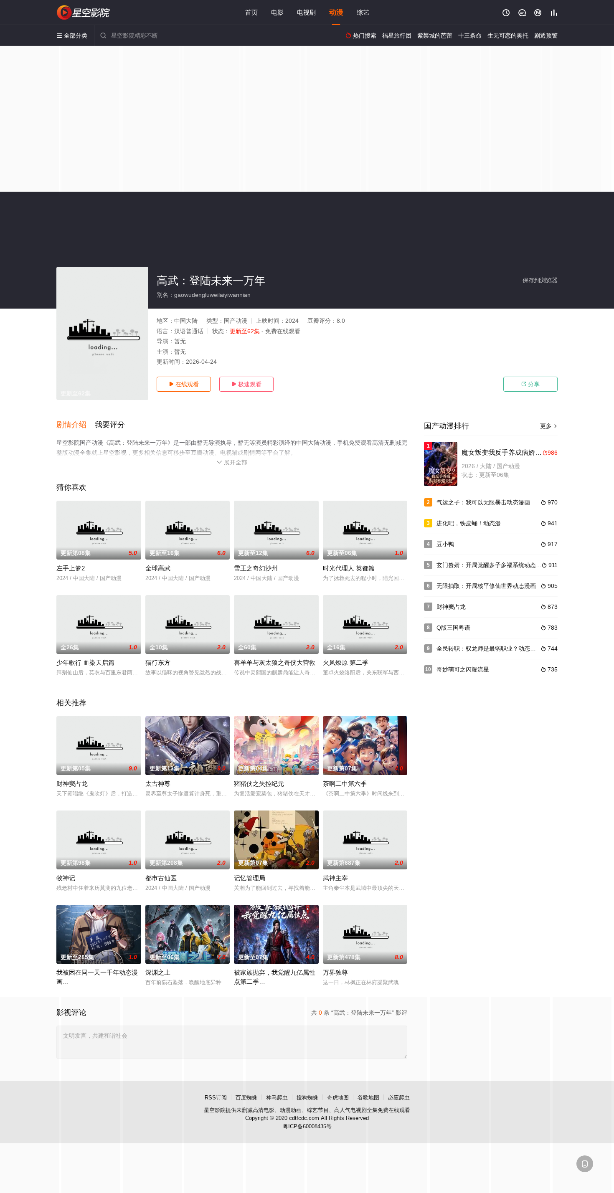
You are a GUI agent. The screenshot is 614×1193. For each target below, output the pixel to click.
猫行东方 (157, 662)
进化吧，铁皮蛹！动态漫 (468, 523)
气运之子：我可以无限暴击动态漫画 (483, 502)
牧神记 (65, 877)
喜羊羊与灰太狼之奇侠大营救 (274, 662)
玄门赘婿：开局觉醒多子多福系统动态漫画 (492, 565)
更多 (549, 426)
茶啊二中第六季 (345, 783)
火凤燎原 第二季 (345, 662)
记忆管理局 (249, 877)
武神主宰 (335, 877)
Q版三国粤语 (453, 627)
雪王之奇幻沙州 (256, 568)
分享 (530, 384)
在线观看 (184, 384)
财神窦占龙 (72, 783)
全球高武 (157, 568)
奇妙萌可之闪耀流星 (462, 669)
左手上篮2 (70, 568)
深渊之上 (157, 972)
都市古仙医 (161, 877)
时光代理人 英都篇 (349, 568)
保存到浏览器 (540, 280)
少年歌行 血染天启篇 (85, 662)
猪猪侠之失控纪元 (259, 783)
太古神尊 (157, 783)
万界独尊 (335, 972)
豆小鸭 (445, 544)
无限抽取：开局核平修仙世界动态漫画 (486, 586)
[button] (75, 425)
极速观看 (246, 384)
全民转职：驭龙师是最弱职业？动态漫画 (489, 648)
